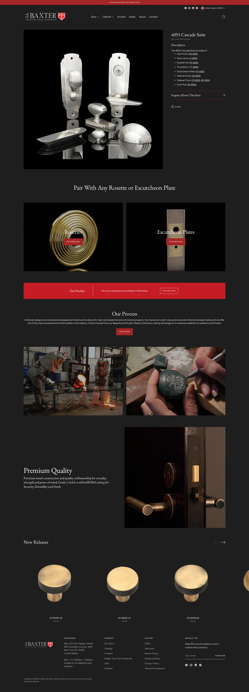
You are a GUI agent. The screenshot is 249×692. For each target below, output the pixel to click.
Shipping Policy (152, 658)
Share (178, 107)
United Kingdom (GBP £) (213, 8)
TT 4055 (194, 67)
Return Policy (151, 653)
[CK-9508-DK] (56, 581)
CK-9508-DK (56, 618)
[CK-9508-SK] (193, 581)
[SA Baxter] (45, 16)
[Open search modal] (224, 17)
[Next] (148, 2)
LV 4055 (193, 58)
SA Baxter (42, 679)
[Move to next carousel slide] (222, 542)
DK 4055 (193, 53)
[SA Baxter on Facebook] (185, 8)
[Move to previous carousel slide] (216, 542)
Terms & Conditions (155, 668)
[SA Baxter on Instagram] (189, 8)
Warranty (149, 648)
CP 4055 (195, 80)
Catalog (108, 648)
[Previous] (101, 2)
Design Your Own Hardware (118, 658)
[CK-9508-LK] (124, 581)
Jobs (106, 663)
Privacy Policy (152, 663)
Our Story (109, 643)
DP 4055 (191, 84)
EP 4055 (200, 71)
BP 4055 (205, 80)
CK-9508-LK (124, 618)
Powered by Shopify (31, 681)
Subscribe (220, 656)
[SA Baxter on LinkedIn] (193, 8)
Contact (108, 668)
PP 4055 (193, 62)
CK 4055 (196, 75)
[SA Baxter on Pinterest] (197, 8)
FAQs (147, 643)
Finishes (108, 653)
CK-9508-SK (193, 618)
